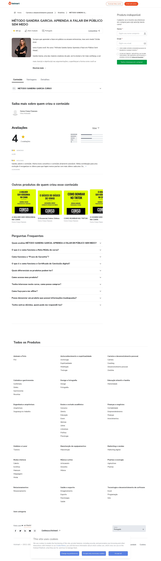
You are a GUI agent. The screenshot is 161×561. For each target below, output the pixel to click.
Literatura (64, 429)
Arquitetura (17, 408)
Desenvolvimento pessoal (118, 367)
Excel (110, 491)
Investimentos (113, 418)
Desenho (63, 467)
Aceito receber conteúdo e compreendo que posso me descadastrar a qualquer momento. (133, 49)
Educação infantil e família (119, 380)
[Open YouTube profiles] (30, 530)
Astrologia (64, 360)
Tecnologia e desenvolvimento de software (126, 487)
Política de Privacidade (137, 57)
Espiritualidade (66, 363)
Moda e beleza (19, 460)
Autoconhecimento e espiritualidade (76, 356)
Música (63, 470)
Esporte (63, 494)
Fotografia (64, 387)
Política (63, 432)
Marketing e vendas (116, 446)
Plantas (111, 467)
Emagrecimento (66, 491)
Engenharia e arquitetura (23, 404)
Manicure (16, 470)
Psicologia (64, 436)
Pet (14, 360)
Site (109, 498)
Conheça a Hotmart (50, 530)
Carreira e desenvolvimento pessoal (123, 356)
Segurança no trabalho (22, 411)
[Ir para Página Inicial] (14, 3)
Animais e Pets (19, 356)
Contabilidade (113, 408)
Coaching (111, 363)
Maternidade (112, 384)
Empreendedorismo (115, 411)
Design (63, 384)
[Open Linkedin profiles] (25, 530)
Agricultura (112, 463)
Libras (62, 425)
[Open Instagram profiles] (34, 530)
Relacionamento (19, 491)
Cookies (143, 544)
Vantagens (32, 79)
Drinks (15, 387)
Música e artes (66, 460)
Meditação (64, 367)
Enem (62, 418)
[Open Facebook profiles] (15, 530)
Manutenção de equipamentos (73, 446)
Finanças (111, 415)
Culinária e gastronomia (23, 380)
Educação (64, 415)
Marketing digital (114, 450)
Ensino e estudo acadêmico (71, 404)
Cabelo (16, 463)
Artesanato (64, 463)
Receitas (16, 394)
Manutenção (65, 450)
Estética (16, 467)
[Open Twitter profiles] (20, 530)
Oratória (111, 370)
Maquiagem (17, 474)
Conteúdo (17, 79)
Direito (63, 411)
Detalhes (45, 79)
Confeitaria (17, 384)
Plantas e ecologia (116, 460)
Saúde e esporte (67, 487)
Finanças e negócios (116, 404)
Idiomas (63, 422)
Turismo (16, 450)
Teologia (63, 370)
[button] (55, 88)
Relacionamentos (20, 487)
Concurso (63, 408)
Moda (15, 477)
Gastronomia (18, 391)
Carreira (110, 360)
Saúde (62, 501)
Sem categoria (19, 511)
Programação (113, 494)
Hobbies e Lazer (20, 446)
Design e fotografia (68, 380)
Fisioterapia (64, 498)
